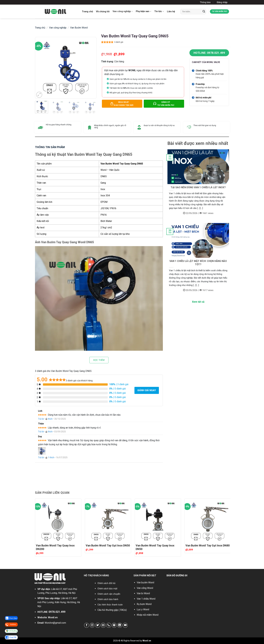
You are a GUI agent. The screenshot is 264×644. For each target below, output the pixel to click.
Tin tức (158, 11)
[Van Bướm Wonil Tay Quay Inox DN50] (158, 520)
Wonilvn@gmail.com (55, 622)
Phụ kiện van (142, 11)
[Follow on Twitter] (97, 625)
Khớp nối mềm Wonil (147, 614)
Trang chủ (87, 11)
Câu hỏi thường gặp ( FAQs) (112, 609)
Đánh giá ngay (147, 390)
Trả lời (41, 419)
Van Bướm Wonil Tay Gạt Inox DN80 (207, 545)
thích (50, 419)
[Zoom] (39, 95)
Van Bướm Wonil (79, 27)
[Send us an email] (103, 625)
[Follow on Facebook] (86, 625)
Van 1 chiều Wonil (146, 598)
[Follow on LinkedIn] (119, 625)
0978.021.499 (57, 611)
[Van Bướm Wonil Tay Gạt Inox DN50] (108, 520)
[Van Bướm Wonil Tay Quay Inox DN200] (58, 520)
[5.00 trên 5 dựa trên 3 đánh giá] (107, 42)
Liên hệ (171, 11)
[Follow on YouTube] (125, 625)
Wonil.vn (53, 617)
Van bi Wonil (143, 593)
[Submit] (204, 11)
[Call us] (108, 625)
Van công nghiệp (122, 11)
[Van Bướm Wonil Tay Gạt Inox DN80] (208, 520)
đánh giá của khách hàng (79, 380)
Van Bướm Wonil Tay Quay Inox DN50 (155, 547)
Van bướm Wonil (145, 582)
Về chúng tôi (103, 11)
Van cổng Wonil (145, 588)
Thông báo (205, 2)
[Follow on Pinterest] (114, 625)
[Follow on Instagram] (92, 625)
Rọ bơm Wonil (144, 604)
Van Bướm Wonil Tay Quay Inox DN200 (55, 547)
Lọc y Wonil (143, 609)
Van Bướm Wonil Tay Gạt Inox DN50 (108, 545)
